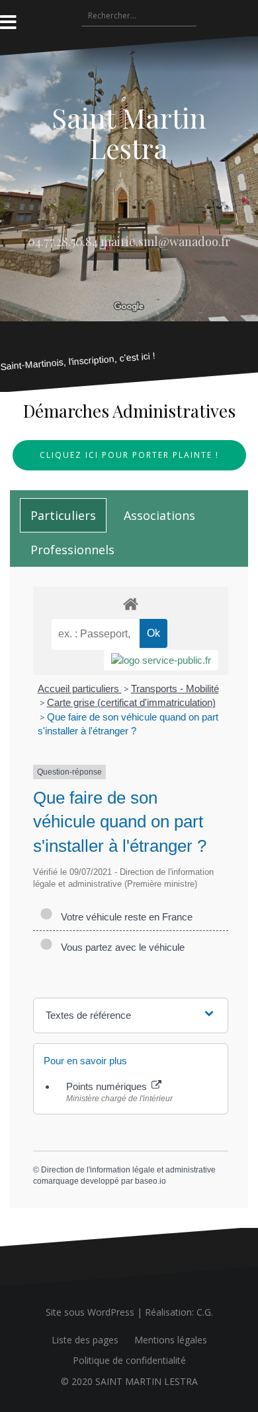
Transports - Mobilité (175, 688)
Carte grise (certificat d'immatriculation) (131, 702)
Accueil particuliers (80, 688)
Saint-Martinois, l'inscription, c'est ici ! (78, 360)
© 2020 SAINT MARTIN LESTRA (129, 1381)
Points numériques (108, 1086)
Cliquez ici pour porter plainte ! (129, 455)
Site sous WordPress (90, 1312)
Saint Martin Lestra (129, 132)
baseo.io (150, 1181)
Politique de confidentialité (129, 1360)
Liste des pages (85, 1339)
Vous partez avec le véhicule (120, 947)
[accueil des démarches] (130, 603)
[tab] (63, 515)
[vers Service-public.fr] (161, 660)
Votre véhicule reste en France (124, 916)
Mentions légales (170, 1339)
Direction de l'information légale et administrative (128, 1169)
